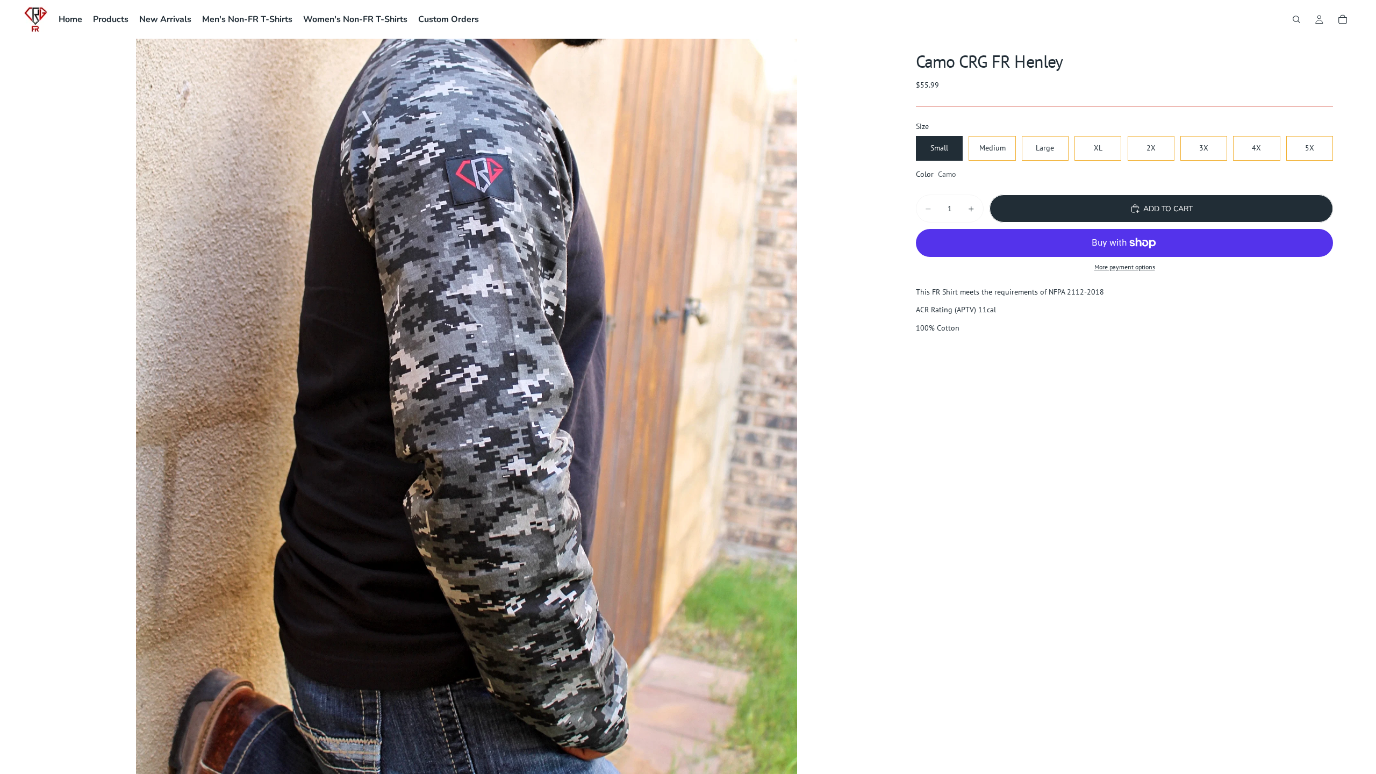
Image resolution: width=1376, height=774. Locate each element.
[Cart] (1342, 19)
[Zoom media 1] (466, 406)
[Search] (1296, 19)
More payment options (1124, 267)
